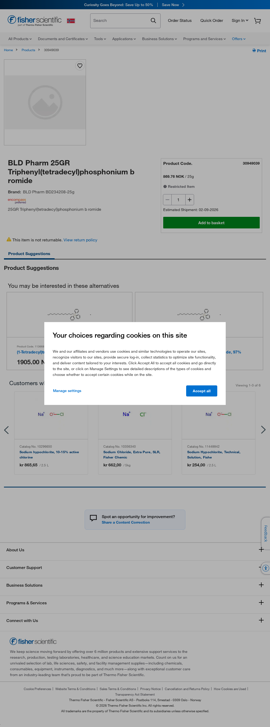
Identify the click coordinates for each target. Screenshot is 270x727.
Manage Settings (67, 390)
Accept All (202, 391)
